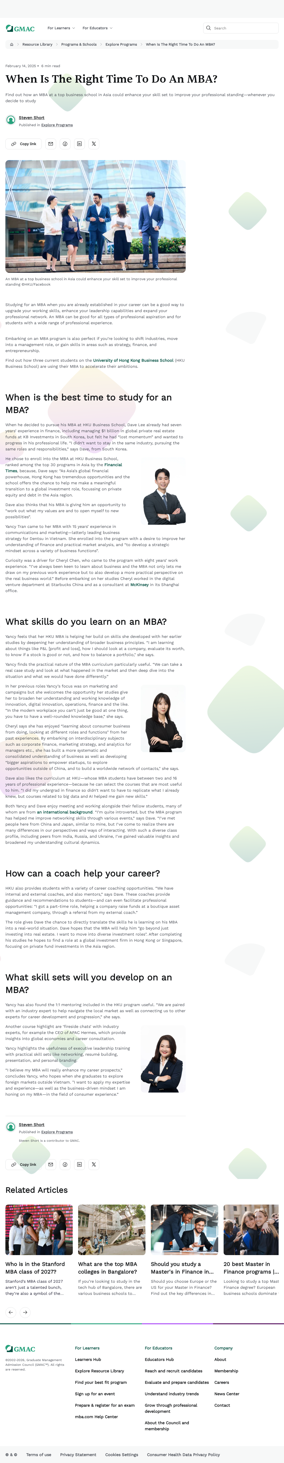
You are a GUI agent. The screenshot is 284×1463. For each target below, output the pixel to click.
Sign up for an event (95, 1393)
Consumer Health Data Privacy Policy (183, 1454)
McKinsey (139, 584)
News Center (226, 1393)
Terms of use (38, 1454)
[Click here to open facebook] (65, 144)
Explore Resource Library (99, 1370)
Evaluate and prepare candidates (177, 1382)
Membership (226, 1370)
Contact (222, 1405)
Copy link (28, 144)
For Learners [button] (59, 28)
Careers (221, 1382)
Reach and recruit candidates (173, 1370)
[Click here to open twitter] (93, 144)
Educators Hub (159, 1359)
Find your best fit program (101, 1382)
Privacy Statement (78, 1454)
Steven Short (31, 117)
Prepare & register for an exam (105, 1405)
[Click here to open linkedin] (79, 144)
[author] (10, 121)
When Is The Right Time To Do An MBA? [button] (180, 44)
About (220, 1359)
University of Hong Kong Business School (133, 360)
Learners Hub (88, 1359)
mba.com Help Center (96, 1416)
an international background (64, 812)
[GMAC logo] (20, 28)
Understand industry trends (172, 1393)
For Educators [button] (95, 28)
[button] (11, 44)
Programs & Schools (79, 44)
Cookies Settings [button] (121, 1454)
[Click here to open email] (50, 144)
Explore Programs (121, 44)
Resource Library (37, 44)
